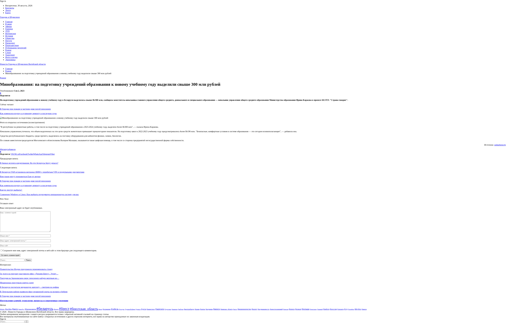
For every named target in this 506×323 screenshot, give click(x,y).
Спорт (8, 52)
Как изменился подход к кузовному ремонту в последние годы (28, 113)
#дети (143, 309)
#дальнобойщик (130, 309)
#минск (216, 309)
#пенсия (285, 309)
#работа (326, 309)
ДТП (7, 31)
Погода (8, 41)
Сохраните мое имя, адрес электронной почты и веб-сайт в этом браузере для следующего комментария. (50, 250)
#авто (15, 309)
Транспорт (10, 55)
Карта (8, 13)
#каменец (175, 309)
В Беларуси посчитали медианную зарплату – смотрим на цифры (29, 287)
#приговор (313, 309)
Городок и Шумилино (10, 17)
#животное (151, 309)
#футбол (358, 309)
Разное (8, 50)
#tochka (8, 309)
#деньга (138, 309)
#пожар (298, 309)
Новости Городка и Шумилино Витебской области (23, 64)
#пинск (292, 309)
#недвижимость (263, 309)
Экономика (10, 60)
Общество (9, 38)
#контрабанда (189, 309)
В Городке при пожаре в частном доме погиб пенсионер (25, 109)
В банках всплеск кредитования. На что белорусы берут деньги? (29, 163)
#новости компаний (276, 309)
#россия (333, 309)
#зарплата (159, 309)
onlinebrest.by (500, 145)
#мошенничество (244, 309)
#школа (12, 149)
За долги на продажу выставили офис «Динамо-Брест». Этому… (29, 274)
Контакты (9, 8)
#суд (346, 309)
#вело (100, 309)
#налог (254, 309)
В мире (8, 24)
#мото (235, 309)
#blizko (2, 309)
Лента (8, 10)
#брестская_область (84, 308)
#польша (305, 309)
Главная (8, 22)
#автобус (21, 309)
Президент (10, 43)
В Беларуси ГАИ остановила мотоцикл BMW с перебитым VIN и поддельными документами (42, 172)
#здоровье (168, 309)
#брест (64, 309)
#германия (106, 309)
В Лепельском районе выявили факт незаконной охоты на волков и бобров (33, 292)
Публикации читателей (15, 48)
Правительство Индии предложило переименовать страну (26, 269)
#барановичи (30, 309)
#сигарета (340, 309)
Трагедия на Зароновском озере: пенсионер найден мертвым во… (29, 278)
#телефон (351, 309)
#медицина (209, 309)
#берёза (56, 309)
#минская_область (226, 309)
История (9, 36)
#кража (197, 309)
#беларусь (4, 149)
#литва (202, 309)
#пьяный (320, 309)
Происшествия (12, 45)
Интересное (10, 33)
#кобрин (180, 309)
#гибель (115, 309)
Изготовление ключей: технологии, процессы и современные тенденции (34, 301)
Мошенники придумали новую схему (17, 283)
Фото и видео (11, 57)
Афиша (8, 26)
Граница (9, 29)
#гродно (122, 309)
